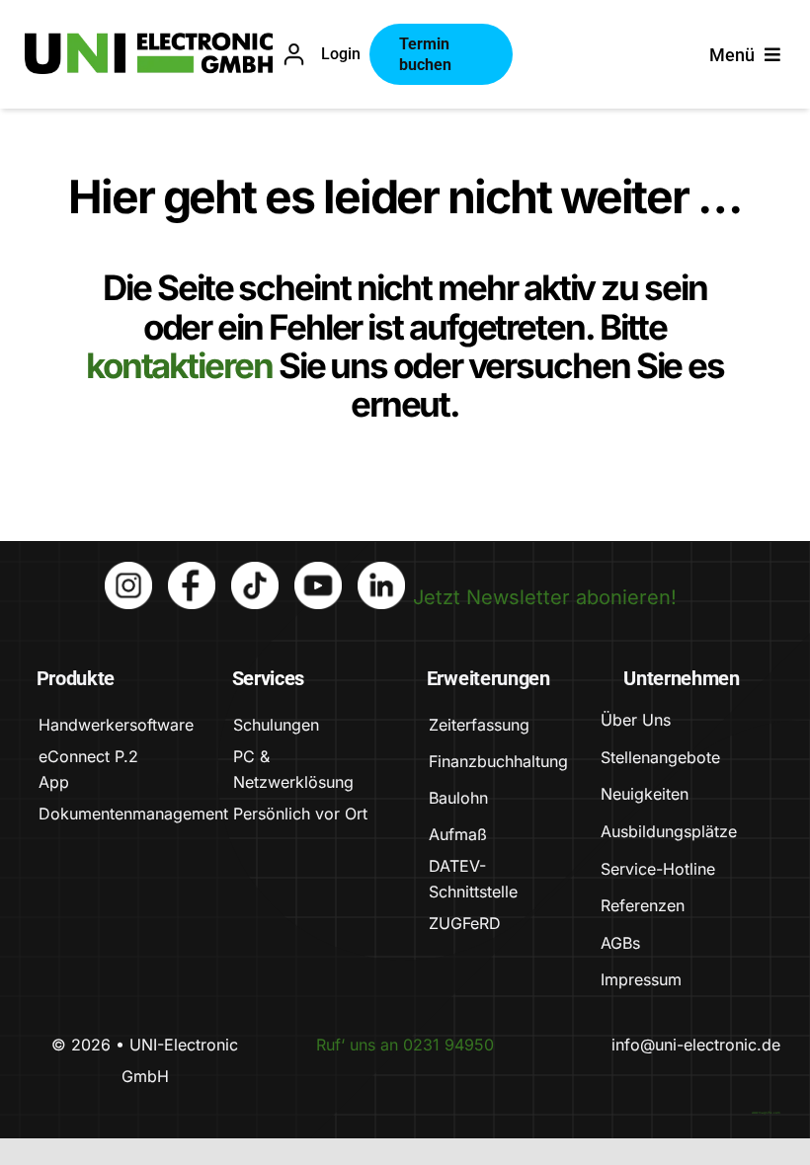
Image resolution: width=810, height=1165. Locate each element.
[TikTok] (255, 571)
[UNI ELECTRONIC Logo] (149, 42)
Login (341, 53)
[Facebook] (191, 571)
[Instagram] (128, 571)
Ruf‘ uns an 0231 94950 (405, 1044)
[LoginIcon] (294, 52)
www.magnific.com (766, 1113)
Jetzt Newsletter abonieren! (545, 597)
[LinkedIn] (381, 571)
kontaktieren (182, 365)
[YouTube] (318, 571)
